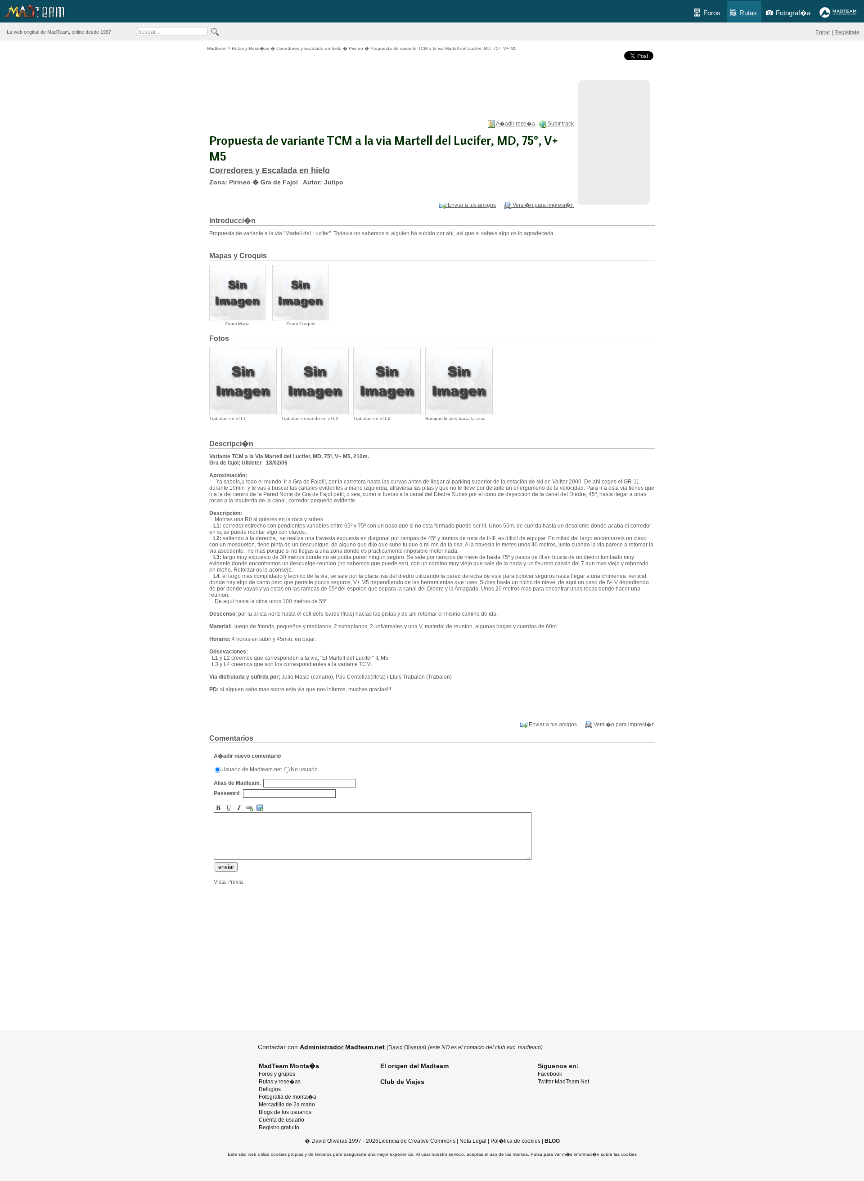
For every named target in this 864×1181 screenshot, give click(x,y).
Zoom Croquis (300, 323)
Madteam (216, 48)
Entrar (822, 32)
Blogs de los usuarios (285, 1112)
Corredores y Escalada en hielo (309, 48)
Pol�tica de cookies (515, 1141)
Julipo (333, 182)
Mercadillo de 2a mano (287, 1104)
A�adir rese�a (515, 124)
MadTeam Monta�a (289, 1065)
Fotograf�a (793, 13)
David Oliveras (329, 1141)
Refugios (270, 1089)
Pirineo (356, 48)
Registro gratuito (279, 1127)
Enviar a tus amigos (471, 205)
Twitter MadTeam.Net (563, 1081)
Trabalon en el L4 (371, 418)
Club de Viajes (402, 1081)
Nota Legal (472, 1141)
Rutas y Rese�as (250, 48)
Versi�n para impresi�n (542, 205)
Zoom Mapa (237, 323)
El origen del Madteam (414, 1065)
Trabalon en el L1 (227, 418)
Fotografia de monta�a (287, 1097)
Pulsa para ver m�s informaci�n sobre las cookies (584, 1154)
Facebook (550, 1074)
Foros (711, 13)
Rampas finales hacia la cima (455, 418)
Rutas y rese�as (280, 1081)
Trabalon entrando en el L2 (309, 418)
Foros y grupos (277, 1074)
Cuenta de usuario (281, 1120)
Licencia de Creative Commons (416, 1141)
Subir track (560, 124)
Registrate (847, 32)
